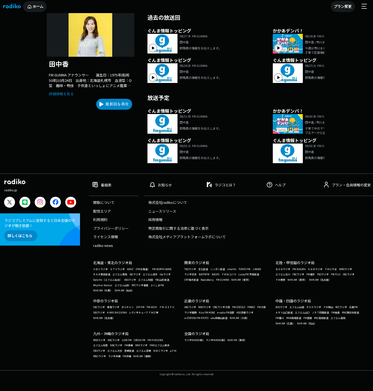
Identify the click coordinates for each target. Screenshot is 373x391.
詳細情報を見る (61, 93)
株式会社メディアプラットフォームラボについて (187, 236)
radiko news (103, 245)
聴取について (103, 202)
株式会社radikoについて (167, 202)
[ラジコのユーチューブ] (70, 203)
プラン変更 (343, 6)
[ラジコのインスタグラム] (40, 202)
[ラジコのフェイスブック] (55, 203)
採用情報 (155, 219)
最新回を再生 (117, 104)
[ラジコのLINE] (24, 203)
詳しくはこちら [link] (20, 235)
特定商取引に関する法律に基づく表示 (178, 228)
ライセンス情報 (105, 236)
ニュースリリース (162, 211)
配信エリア (102, 211)
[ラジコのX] (9, 203)
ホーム (38, 6)
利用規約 (100, 219)
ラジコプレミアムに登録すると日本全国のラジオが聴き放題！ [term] (39, 223)
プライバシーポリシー (111, 228)
